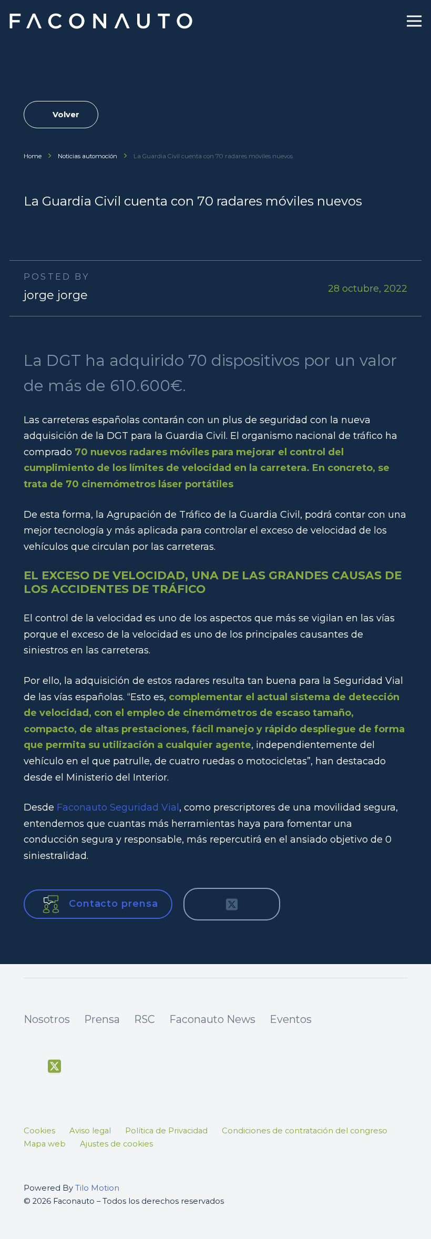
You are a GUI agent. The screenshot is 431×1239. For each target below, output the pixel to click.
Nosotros (47, 1019)
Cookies (39, 1130)
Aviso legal (90, 1130)
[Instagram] (103, 1068)
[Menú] (414, 21)
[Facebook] (30, 1067)
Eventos (291, 1019)
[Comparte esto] (203, 904)
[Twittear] (232, 904)
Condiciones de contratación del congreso (304, 1130)
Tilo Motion (97, 1188)
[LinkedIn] (127, 1067)
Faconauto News (212, 1019)
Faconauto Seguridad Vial (118, 807)
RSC (144, 1019)
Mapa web (45, 1144)
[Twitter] (54, 1066)
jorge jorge (56, 295)
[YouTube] (78, 1067)
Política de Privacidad (166, 1130)
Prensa (102, 1019)
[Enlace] (102, 21)
